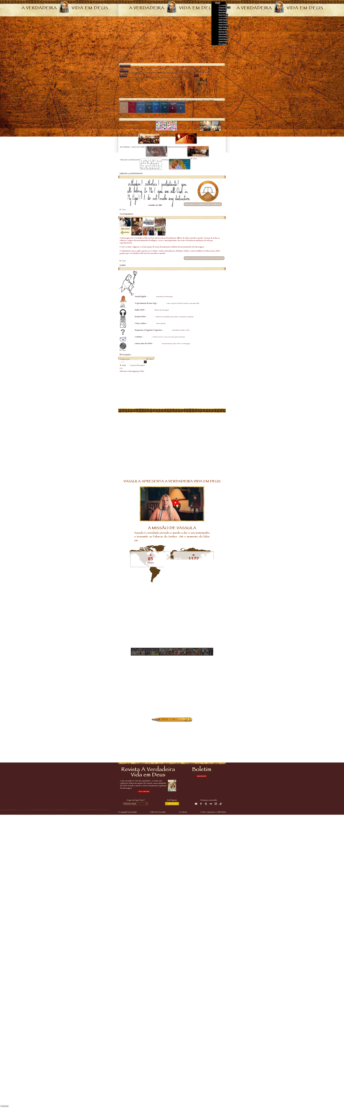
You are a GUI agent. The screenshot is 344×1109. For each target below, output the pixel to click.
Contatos (9, 947)
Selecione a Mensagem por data (132, 371)
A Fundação (183, 812)
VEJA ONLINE (144, 791)
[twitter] (206, 804)
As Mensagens (11, 828)
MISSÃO (6, 901)
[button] (172, 404)
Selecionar (10, 845)
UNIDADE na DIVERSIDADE (10, 925)
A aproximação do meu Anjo (14, 935)
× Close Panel (4, 956)
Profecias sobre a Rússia (17, 869)
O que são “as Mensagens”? (18, 831)
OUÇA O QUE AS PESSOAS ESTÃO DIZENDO (204, 258)
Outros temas (14, 877)
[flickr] (211, 804)
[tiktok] (221, 804)
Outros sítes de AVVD (12, 949)
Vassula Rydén (11, 932)
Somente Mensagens (137, 365)
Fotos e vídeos (11, 942)
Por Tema (9, 862)
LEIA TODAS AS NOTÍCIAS (172, 702)
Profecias (13, 872)
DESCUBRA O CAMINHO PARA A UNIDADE (203, 204)
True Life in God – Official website (17, 960)
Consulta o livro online (13, 891)
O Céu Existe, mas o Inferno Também (16, 896)
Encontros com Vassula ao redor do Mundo (18, 903)
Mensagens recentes (16, 853)
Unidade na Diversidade (17, 865)
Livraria (9, 886)
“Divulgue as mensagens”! (14, 918)
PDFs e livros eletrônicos (13, 889)
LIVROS (5, 884)
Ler (11, 833)
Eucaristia (13, 874)
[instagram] (216, 804)
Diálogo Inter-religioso (13, 915)
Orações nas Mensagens (17, 855)
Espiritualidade (15, 838)
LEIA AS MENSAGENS (193, 454)
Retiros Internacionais (13, 908)
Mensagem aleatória (16, 857)
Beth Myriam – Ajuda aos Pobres (15, 913)
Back (13, 843)
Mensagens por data (16, 848)
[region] (172, 391)
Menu (122, 48)
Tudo (124, 365)
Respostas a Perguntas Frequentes (16, 944)
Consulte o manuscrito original (15, 894)
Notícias (9, 920)
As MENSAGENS (8, 826)
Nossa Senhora (14, 867)
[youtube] (196, 804)
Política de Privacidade (158, 812)
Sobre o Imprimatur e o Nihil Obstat (214, 812)
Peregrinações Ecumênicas (14, 906)
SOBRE (5, 930)
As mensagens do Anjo (16, 850)
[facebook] (201, 804)
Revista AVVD (10, 940)
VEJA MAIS (172, 661)
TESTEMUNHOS (8, 927)
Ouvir (12, 836)
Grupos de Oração (12, 911)
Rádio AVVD (10, 937)
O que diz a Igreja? (16, 840)
